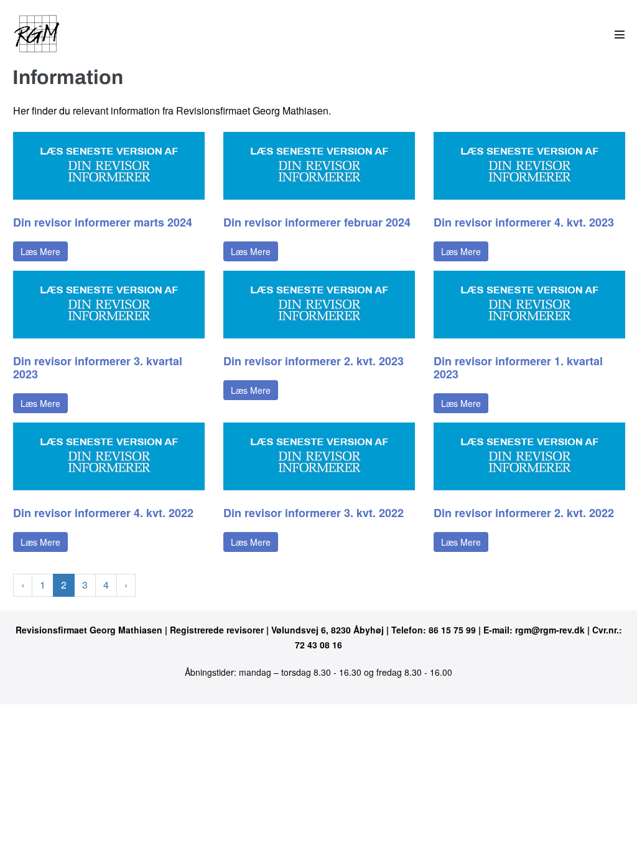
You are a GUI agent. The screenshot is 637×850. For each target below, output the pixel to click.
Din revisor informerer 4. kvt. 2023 (524, 222)
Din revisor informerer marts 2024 (102, 222)
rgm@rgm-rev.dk (550, 629)
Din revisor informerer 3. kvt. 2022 (313, 513)
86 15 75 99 (452, 629)
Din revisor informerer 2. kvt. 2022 (524, 513)
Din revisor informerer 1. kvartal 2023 (518, 367)
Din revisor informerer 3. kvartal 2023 (97, 367)
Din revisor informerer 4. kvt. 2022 (103, 513)
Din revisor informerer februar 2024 (317, 222)
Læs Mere (40, 251)
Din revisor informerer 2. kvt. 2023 (313, 361)
